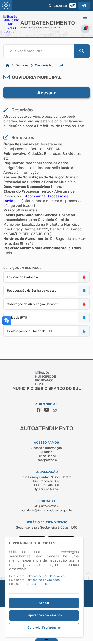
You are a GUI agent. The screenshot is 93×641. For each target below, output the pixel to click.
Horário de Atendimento (46, 522)
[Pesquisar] (82, 51)
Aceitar (44, 603)
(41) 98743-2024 (46, 506)
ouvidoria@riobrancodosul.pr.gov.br (46, 510)
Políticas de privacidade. (42, 580)
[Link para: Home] (7, 65)
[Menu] (85, 17)
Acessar (46, 93)
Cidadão (46, 452)
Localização (46, 472)
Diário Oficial (47, 456)
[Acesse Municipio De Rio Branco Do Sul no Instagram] (55, 410)
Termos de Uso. (36, 584)
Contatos (46, 501)
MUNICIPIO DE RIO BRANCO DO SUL (41, 27)
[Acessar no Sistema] (84, 6)
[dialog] (44, 587)
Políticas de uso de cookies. (45, 576)
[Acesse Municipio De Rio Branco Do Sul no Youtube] (46, 410)
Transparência (46, 460)
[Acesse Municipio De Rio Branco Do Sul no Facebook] (39, 410)
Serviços (22, 65)
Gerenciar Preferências (44, 628)
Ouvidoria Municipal (49, 65)
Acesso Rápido (46, 443)
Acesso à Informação (46, 448)
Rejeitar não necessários (44, 615)
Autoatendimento (47, 23)
